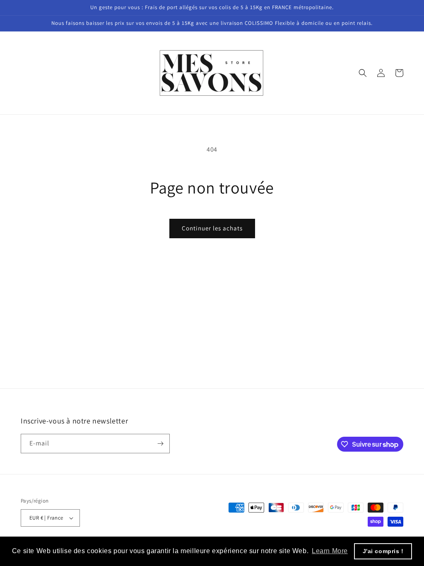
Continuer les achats (212, 228)
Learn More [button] (330, 550)
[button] (363, 73)
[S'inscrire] (160, 443)
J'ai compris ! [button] (383, 551)
